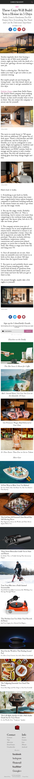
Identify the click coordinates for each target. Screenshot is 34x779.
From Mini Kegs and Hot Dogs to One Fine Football (16, 688)
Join (23, 742)
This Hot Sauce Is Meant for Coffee (17, 366)
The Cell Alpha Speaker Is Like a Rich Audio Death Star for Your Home (16, 716)
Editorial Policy (7, 776)
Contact (9, 737)
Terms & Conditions (16, 776)
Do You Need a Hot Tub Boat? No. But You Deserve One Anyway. (16, 488)
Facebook (17, 754)
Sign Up (28, 331)
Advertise (10, 742)
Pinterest (17, 763)
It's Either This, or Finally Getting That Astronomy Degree (16, 557)
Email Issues (11, 745)
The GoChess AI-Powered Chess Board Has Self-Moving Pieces (16, 518)
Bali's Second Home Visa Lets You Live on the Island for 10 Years (17, 394)
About (24, 737)
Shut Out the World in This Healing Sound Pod (16, 652)
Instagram (17, 758)
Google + (17, 771)
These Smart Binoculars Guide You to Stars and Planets (16, 552)
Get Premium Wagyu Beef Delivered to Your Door (17, 423)
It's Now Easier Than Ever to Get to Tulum (17, 452)
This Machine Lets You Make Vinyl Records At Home (16, 619)
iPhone (24, 745)
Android (24, 747)
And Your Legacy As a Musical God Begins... (14, 623)
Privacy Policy (25, 776)
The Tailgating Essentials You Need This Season (15, 684)
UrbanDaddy (17, 2)
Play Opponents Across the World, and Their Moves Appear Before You (16, 523)
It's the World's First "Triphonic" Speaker (13, 720)
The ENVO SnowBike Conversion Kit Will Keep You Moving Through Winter (16, 591)
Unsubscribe (11, 747)
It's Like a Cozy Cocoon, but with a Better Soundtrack (17, 655)
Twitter (17, 767)
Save (19, 29)
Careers (24, 740)
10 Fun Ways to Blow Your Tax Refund (15, 485)
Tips (8, 740)
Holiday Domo (6, 91)
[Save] (24, 29)
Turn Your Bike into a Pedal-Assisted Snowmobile (14, 586)
